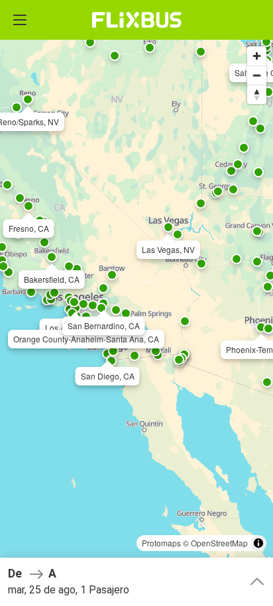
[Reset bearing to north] (256, 94)
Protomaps (161, 542)
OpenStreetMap (219, 542)
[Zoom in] (256, 56)
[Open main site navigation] (20, 20)
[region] (136, 303)
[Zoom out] (256, 75)
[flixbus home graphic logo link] (137, 20)
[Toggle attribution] (258, 543)
